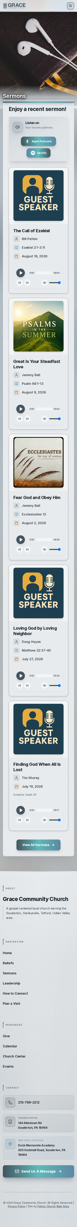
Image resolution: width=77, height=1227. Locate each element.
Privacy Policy (17, 1206)
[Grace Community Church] (14, 5)
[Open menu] (70, 5)
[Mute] (44, 282)
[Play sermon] (38, 195)
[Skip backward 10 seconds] (19, 282)
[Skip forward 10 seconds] (27, 282)
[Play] (20, 273)
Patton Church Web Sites (53, 1206)
